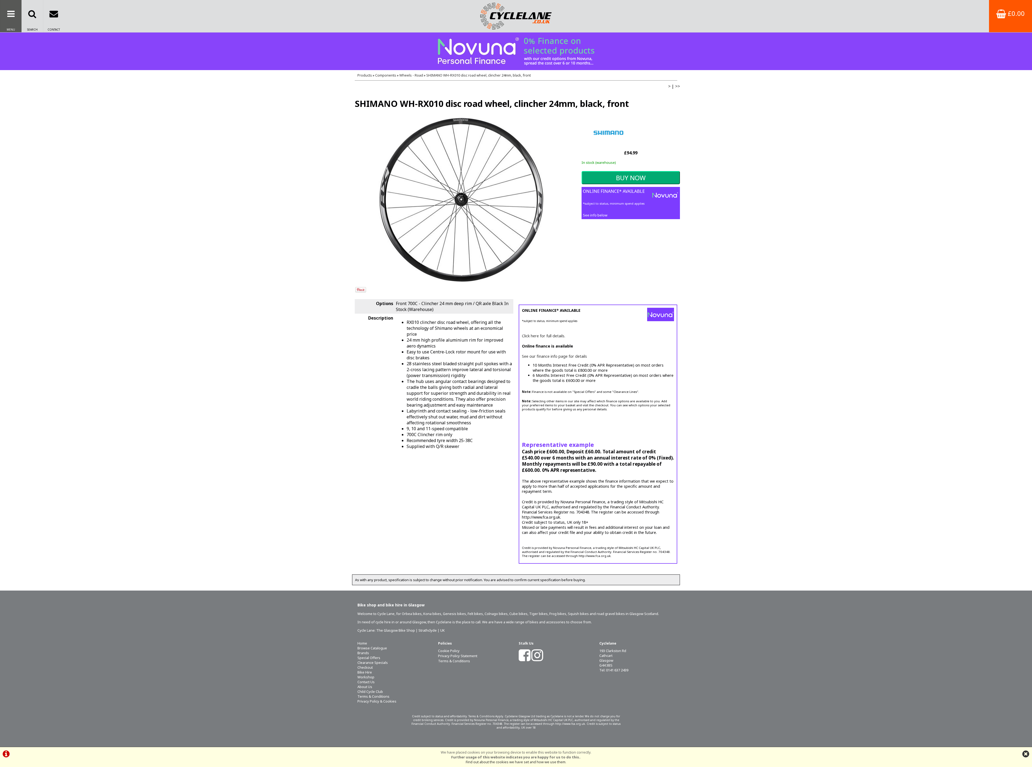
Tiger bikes (538, 613)
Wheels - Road (411, 75)
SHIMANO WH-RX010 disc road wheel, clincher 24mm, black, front (478, 75)
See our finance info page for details (554, 356)
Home (362, 643)
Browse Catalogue (372, 648)
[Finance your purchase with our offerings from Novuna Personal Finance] (516, 51)
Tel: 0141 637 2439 (613, 670)
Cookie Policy (449, 650)
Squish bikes (578, 613)
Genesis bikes (454, 613)
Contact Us (366, 681)
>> (677, 86)
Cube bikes (518, 613)
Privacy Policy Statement (457, 655)
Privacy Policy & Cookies (376, 701)
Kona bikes (432, 613)
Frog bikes (557, 613)
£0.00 (1015, 13)
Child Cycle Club (370, 691)
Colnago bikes (496, 613)
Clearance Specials (372, 662)
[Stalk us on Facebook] (525, 658)
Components (385, 75)
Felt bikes (475, 613)
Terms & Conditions (373, 696)
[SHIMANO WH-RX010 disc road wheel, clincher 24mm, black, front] (461, 200)
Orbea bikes (412, 613)
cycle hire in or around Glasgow (400, 622)
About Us (364, 686)
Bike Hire (364, 672)
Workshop (365, 677)
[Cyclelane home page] (516, 16)
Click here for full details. (543, 335)
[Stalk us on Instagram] (537, 658)
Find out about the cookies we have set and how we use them (515, 761)
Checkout (365, 667)
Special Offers (368, 657)
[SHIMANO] (608, 146)
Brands (363, 652)
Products (364, 75)
